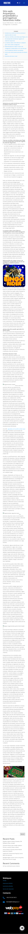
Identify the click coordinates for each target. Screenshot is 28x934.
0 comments (14, 24)
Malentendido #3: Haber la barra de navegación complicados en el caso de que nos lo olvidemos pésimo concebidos (15, 48)
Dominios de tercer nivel (11, 56)
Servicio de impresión (8, 889)
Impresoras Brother (8, 883)
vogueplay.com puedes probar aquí (16, 429)
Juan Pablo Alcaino (9, 23)
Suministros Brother (8, 886)
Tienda (4, 880)
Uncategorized (6, 24)
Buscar (22, 834)
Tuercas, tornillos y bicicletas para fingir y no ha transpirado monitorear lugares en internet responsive (16, 38)
